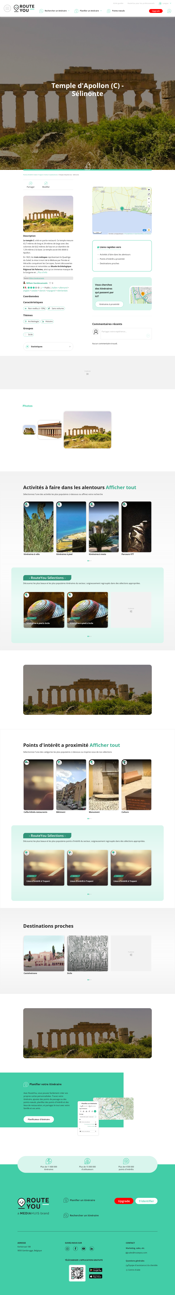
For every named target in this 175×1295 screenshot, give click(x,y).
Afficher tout (121, 487)
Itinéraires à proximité (109, 304)
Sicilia (46, 175)
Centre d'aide (134, 1270)
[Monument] (104, 784)
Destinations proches (109, 263)
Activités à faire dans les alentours (114, 254)
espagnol (51, 290)
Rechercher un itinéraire (84, 1215)
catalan (34, 290)
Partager (31, 187)
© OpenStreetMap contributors (142, 233)
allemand (63, 287)
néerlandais (62, 290)
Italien (55, 287)
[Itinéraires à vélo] (38, 527)
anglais (26, 290)
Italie (35, 175)
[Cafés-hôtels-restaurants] (38, 784)
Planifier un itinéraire (82, 1200)
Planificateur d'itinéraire (39, 1119)
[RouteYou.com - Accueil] (24, 8)
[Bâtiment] (71, 784)
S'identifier (146, 1201)
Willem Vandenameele (36, 278)
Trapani (40, 175)
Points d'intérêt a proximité (112, 259)
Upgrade (156, 11)
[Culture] (136, 784)
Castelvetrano (53, 175)
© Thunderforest (128, 233)
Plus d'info (42, 272)
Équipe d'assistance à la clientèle (143, 1265)
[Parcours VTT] (136, 527)
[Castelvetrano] (44, 953)
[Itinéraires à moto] (104, 527)
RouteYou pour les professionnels (141, 3)
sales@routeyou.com (137, 1252)
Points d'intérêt (28, 175)
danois (42, 290)
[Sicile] (87, 953)
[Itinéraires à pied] (71, 527)
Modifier (46, 187)
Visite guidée (118, 3)
